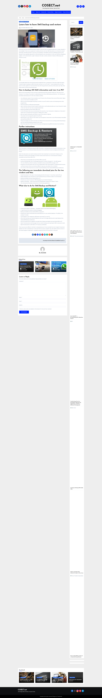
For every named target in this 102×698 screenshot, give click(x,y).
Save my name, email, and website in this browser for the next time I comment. (36, 308)
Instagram (55, 677)
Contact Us (43, 12)
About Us (38, 12)
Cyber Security (25, 21)
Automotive (39, 677)
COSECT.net (51, 5)
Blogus (54, 696)
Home (33, 12)
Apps (20, 21)
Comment (21, 281)
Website (20, 305)
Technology (23, 677)
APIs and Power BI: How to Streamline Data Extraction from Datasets (76, 232)
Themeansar (59, 696)
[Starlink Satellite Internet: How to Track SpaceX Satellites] (76, 32)
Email (20, 301)
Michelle (23, 27)
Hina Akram (40, 268)
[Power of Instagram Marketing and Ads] (76, 58)
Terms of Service (66, 12)
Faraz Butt (24, 268)
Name (20, 297)
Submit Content (58, 12)
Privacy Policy (50, 12)
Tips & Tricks (72, 677)
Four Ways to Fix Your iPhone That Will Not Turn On (42, 267)
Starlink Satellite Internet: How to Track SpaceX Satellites (75, 37)
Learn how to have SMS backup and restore (40, 25)
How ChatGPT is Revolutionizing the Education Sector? (76, 317)
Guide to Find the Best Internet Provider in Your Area (25, 267)
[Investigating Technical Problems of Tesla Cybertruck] (76, 45)
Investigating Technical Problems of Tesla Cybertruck (42, 681)
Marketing (61, 677)
